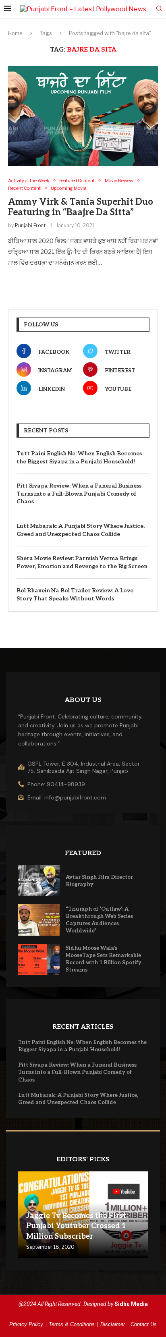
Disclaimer (112, 1324)
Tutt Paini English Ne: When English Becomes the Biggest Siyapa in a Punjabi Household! (79, 457)
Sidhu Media (131, 1304)
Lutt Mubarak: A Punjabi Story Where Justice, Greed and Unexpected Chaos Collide (81, 530)
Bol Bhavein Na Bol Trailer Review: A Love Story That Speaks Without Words (75, 594)
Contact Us (144, 1324)
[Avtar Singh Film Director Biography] (39, 880)
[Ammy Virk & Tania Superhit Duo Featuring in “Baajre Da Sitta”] (83, 116)
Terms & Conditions (72, 1324)
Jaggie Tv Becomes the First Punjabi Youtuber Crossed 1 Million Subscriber (76, 1226)
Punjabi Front (30, 225)
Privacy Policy (26, 1324)
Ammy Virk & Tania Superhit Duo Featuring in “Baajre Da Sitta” (80, 207)
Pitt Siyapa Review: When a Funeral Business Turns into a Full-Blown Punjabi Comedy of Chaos (79, 493)
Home (15, 33)
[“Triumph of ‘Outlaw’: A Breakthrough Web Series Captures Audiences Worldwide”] (39, 919)
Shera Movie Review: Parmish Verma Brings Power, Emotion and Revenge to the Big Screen (82, 562)
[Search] (159, 9)
